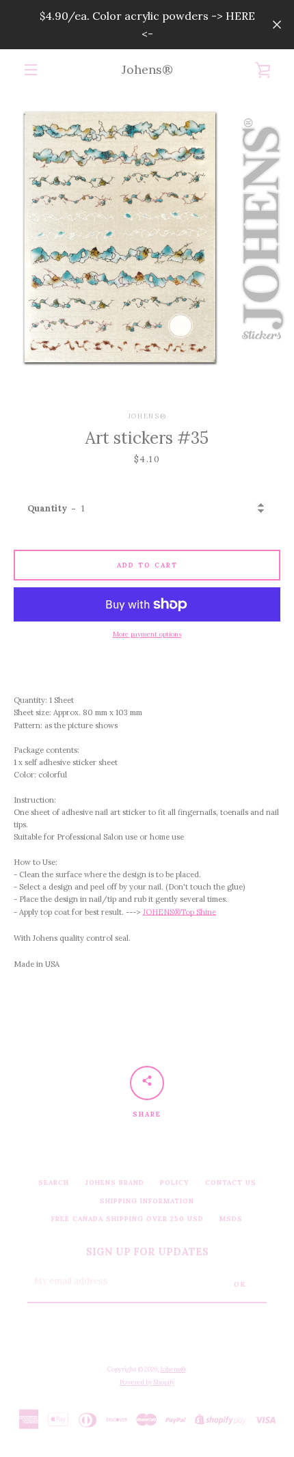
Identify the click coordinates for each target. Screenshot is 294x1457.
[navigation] (31, 70)
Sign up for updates (147, 1252)
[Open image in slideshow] (147, 237)
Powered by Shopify (147, 1382)
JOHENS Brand (114, 1182)
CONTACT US (230, 1182)
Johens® (147, 69)
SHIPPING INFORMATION (147, 1201)
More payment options (147, 634)
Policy (174, 1182)
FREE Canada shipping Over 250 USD (127, 1218)
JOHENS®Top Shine (179, 912)
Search (53, 1182)
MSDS (231, 1218)
